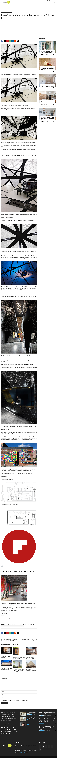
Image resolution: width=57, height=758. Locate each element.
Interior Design (26, 3)
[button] (54, 3)
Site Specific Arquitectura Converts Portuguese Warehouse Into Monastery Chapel (6, 668)
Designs (14, 718)
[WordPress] (55, 1)
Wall (2, 733)
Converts (24, 624)
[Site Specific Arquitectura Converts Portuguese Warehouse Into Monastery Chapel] (6, 663)
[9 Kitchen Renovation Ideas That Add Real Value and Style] (47, 80)
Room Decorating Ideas (7, 731)
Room (2, 731)
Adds (7, 712)
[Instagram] (47, 1)
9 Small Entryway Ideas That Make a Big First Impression (47, 52)
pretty (11, 729)
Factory (28, 624)
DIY (39, 3)
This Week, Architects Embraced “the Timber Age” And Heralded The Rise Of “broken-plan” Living (18, 670)
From (12, 720)
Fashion (28, 724)
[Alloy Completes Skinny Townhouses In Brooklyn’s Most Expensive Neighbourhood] (31, 664)
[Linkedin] (12, 41)
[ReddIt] (15, 41)
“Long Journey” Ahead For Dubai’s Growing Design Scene (29, 640)
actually (5, 712)
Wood (10, 733)
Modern (2, 729)
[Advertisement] (28, 7)
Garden (6, 722)
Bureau (17, 624)
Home (12, 722)
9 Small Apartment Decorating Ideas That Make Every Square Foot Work (47, 118)
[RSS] (51, 1)
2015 (2, 712)
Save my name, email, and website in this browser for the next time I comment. (16, 700)
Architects (3, 714)
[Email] (18, 41)
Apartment (13, 712)
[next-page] (3, 674)
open (8, 729)
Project (14, 729)
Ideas (13, 724)
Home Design (34, 3)
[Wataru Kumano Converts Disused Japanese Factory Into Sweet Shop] (6, 650)
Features (9, 720)
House (9, 723)
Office (6, 729)
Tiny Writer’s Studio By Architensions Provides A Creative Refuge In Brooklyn (19, 657)
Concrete (6, 716)
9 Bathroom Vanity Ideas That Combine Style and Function (47, 102)
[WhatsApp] (10, 41)
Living (10, 727)
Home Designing (4, 724)
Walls (4, 733)
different (3, 720)
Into (33, 624)
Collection (2, 716)
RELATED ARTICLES (5, 644)
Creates (5, 718)
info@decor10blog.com (24, 752)
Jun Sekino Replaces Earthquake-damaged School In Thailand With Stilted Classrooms (9, 640)
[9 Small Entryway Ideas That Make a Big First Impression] (47, 47)
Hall (31, 624)
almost (10, 712)
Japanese (8, 725)
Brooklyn (6, 624)
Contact (43, 3)
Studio (13, 731)
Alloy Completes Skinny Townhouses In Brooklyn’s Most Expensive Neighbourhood (31, 670)
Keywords (4, 727)
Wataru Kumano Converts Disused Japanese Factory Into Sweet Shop (6, 656)
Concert (21, 624)
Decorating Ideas (17, 3)
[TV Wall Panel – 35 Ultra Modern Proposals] (23, 714)
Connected (12, 716)
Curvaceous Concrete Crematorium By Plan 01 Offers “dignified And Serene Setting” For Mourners (47, 720)
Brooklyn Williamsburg (11, 624)
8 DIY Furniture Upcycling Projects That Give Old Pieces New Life (47, 68)
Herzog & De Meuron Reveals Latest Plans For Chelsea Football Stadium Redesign (46, 728)
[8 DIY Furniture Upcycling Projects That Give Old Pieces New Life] (47, 64)
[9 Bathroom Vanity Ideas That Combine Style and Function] (47, 97)
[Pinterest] (49, 1)
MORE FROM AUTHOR (15, 644)
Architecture (8, 714)
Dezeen (2, 621)
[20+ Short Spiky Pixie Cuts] (23, 724)
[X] (53, 1)
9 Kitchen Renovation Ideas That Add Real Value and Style (47, 85)
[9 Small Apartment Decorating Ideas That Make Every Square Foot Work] (47, 114)
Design (10, 718)
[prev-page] (2, 674)
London (13, 727)
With (7, 733)
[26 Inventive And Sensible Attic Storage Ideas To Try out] (23, 719)
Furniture (3, 722)
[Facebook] (46, 1)
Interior (2, 725)
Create (2, 718)
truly (16, 731)
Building (13, 714)
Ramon (3, 20)
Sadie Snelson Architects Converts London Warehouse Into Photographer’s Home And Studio (31, 657)
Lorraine (42, 54)
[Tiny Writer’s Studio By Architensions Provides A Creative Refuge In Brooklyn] (19, 651)
